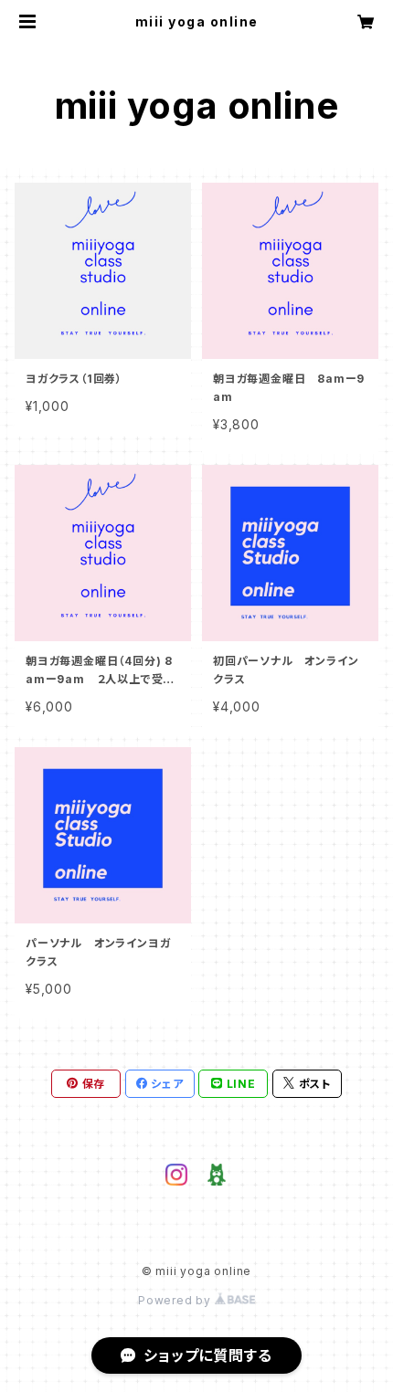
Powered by (176, 1300)
